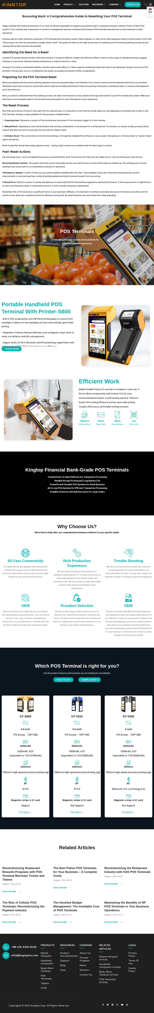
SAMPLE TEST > (90, 680)
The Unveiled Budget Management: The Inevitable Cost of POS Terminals (76, 906)
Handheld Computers (47, 962)
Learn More (12, 349)
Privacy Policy (132, 954)
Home (57, 4)
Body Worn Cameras (47, 969)
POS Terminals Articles (107, 981)
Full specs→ (25, 812)
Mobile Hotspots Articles (108, 958)
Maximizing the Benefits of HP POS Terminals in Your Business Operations (126, 906)
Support (65, 960)
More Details (9, 891)
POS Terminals (46, 977)
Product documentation (69, 954)
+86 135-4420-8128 (23, 947)
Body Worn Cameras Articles (108, 973)
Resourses (97, 4)
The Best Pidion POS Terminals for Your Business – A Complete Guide (75, 871)
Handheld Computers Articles (110, 966)
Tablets (45, 983)
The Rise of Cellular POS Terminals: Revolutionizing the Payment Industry (23, 906)
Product (68, 4)
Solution (84, 4)
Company (114, 4)
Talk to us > (63, 680)
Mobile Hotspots (46, 954)
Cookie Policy (132, 969)
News (83, 965)
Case (63, 969)
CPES (44, 987)
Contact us (133, 4)
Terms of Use (133, 962)
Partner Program (85, 959)
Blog (62, 965)
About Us (85, 952)
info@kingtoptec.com (24, 955)
